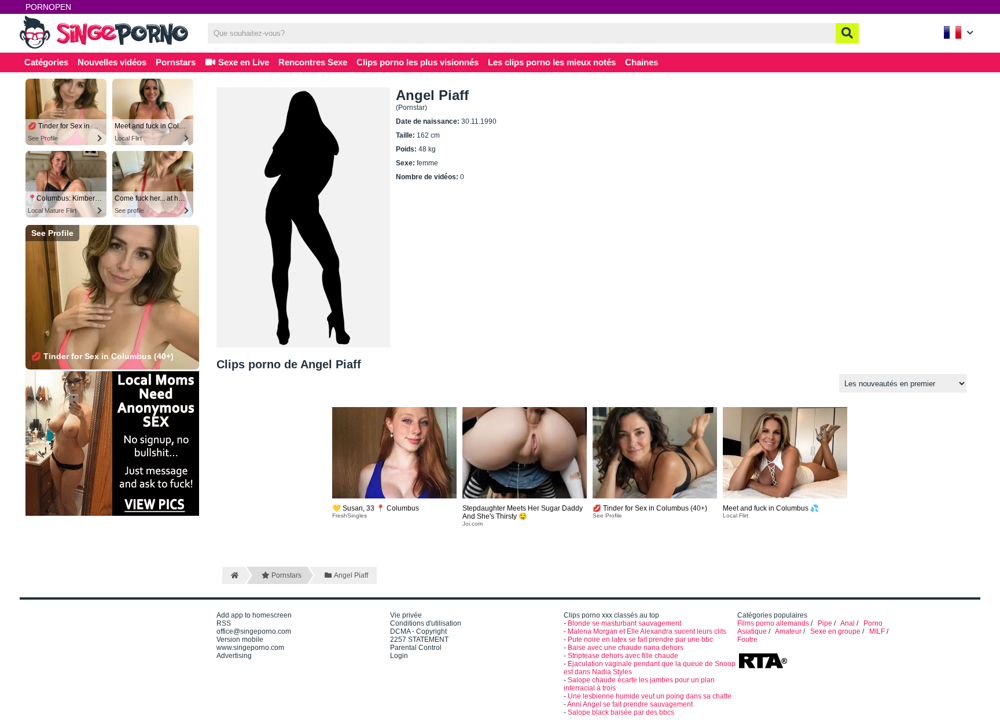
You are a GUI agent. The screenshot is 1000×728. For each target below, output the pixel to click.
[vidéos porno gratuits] (106, 47)
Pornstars (176, 62)
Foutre (747, 639)
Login (399, 656)
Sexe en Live (242, 62)
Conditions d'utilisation (425, 623)
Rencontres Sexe (312, 62)
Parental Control (416, 648)
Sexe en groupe (835, 631)
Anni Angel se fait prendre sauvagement (630, 704)
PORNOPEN (48, 7)
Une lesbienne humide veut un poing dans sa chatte (649, 696)
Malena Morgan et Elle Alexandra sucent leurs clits (647, 631)
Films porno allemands (773, 623)
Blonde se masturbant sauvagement (624, 623)
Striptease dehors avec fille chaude (623, 656)
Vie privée (406, 615)
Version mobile (239, 639)
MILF (877, 631)
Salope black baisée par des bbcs (621, 712)
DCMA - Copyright (418, 631)
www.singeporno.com (250, 648)
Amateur (788, 631)
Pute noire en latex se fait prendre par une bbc (640, 639)
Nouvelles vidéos (112, 62)
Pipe (825, 623)
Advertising (234, 656)
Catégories (46, 62)
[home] (233, 575)
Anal (847, 623)
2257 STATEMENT (419, 639)
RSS (223, 623)
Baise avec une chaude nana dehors (625, 648)
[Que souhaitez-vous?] (847, 33)
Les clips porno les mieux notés (552, 62)
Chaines (641, 62)
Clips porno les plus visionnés (417, 62)
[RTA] (762, 667)
